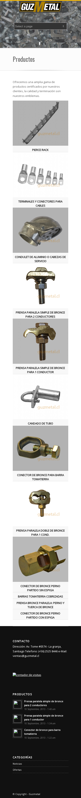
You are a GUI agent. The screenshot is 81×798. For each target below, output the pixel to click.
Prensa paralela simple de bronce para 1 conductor (40, 370)
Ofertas (17, 769)
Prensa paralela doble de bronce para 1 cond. (40, 532)
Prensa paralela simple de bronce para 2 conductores (40, 314)
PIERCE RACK (40, 150)
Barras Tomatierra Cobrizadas (40, 596)
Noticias (17, 763)
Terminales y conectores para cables (40, 203)
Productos (24, 59)
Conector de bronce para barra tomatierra (40, 477)
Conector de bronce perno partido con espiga (40, 615)
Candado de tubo (40, 423)
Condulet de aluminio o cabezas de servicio (40, 259)
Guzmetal (34, 794)
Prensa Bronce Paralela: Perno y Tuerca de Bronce (40, 605)
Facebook (39, 43)
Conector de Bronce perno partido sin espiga (40, 588)
